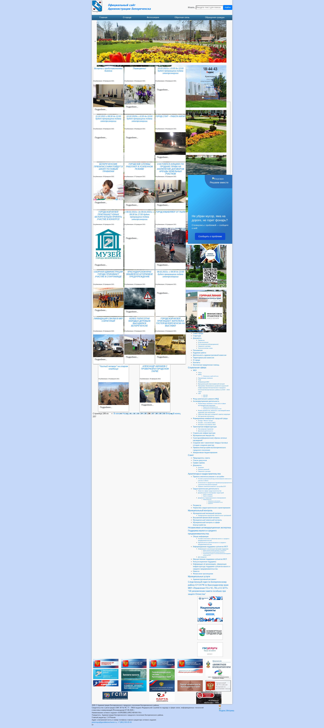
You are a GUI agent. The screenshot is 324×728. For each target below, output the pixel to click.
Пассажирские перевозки (205, 429)
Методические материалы (206, 416)
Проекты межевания (207, 494)
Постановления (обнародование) (208, 344)
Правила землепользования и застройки (208, 477)
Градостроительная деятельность (206, 489)
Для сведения (202, 557)
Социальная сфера (197, 367)
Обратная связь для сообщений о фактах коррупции (214, 414)
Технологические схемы (205, 348)
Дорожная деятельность (205, 431)
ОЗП (199, 393)
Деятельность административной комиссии (209, 355)
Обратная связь (182, 17)
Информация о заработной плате (210, 376)
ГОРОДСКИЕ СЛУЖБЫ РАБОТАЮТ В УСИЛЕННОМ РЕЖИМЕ (139, 166)
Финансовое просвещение (203, 574)
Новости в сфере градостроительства (209, 491)
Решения (201, 467)
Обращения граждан (215, 17)
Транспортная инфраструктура (205, 427)
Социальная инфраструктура (204, 433)
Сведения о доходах (204, 346)
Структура (197, 336)
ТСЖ (199, 380)
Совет (191, 455)
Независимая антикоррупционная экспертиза (209, 528)
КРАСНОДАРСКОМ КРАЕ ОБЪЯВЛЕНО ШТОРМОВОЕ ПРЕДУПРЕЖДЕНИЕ (139, 274)
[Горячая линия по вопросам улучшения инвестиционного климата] (134, 686)
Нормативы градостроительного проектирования (211, 508)
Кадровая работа (199, 353)
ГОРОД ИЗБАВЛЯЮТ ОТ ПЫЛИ (170, 212)
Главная (103, 17)
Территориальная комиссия (203, 358)
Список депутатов (200, 460)
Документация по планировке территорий (211, 492)
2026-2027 (205, 396)
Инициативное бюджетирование (205, 452)
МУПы (200, 374)
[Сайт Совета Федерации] (162, 663)
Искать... (192, 7)
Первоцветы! (139, 68)
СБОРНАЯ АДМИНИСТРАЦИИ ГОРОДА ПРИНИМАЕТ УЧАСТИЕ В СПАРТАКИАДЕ (108, 274)
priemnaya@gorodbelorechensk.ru (104, 722)
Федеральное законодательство (210, 407)
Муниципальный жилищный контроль (207, 513)
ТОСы (200, 372)
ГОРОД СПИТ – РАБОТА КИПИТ (170, 116)
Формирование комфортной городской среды (210, 418)
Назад (125, 413)
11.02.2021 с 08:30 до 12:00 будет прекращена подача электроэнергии (108, 118)
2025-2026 (205, 395)
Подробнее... (101, 109)
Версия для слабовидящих (211, 94)
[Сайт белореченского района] (105, 674)
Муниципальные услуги (199, 576)
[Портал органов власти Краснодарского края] (190, 686)
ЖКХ (195, 370)
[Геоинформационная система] (162, 674)
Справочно (201, 340)
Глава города (198, 333)
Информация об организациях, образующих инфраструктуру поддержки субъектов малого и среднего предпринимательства (211, 566)
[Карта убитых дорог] (162, 696)
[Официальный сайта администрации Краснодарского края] (218, 664)
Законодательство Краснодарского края (212, 408)
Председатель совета (201, 458)
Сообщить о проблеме (210, 236)
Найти (228, 7)
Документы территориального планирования (212, 498)
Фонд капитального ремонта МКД (206, 399)
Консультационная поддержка (204, 562)
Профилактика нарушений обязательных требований (214, 515)
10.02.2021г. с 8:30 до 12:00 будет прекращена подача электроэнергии (171, 70)
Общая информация (200, 536)
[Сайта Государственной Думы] (190, 663)
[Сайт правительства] (134, 663)
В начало (118, 413)
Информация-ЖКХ (203, 382)
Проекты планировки (208, 496)
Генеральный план (207, 499)
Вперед (169, 413)
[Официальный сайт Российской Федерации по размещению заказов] (218, 686)
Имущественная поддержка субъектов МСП (210, 559)
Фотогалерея (153, 17)
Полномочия (197, 350)
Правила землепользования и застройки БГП (212, 486)
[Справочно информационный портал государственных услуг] (162, 686)
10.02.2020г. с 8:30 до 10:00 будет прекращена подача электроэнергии (139, 118)
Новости (196, 571)
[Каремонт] (218, 674)
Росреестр (197, 505)
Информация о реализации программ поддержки (213, 549)
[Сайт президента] (105, 663)
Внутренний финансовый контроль (206, 518)
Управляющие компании (205, 378)
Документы (197, 338)
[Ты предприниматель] (105, 683)
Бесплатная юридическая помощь (206, 365)
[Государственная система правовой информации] (115, 695)
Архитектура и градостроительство (204, 474)
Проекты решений (203, 469)
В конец (176, 413)
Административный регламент (204, 579)
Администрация (195, 330)
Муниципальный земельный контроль (207, 520)
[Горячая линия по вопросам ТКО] (208, 698)
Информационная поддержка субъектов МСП (210, 547)
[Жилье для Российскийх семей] (190, 672)
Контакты (196, 362)
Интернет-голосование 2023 (207, 424)
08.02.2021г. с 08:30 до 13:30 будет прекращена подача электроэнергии (170, 274)
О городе (127, 17)
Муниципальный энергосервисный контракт (211, 384)
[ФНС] (134, 674)
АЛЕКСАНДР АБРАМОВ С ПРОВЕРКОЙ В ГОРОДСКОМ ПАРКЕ (155, 368)
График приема (199, 463)
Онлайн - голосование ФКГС (207, 422)
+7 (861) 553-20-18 (124, 722)
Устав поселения (203, 342)
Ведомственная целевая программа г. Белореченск (214, 550)
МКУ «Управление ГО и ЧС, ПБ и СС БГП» (208, 588)
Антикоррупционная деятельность (206, 401)
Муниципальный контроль (200, 510)
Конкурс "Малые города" (205, 420)
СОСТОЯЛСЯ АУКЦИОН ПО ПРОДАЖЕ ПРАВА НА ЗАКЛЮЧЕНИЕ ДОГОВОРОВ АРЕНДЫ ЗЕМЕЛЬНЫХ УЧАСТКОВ (170, 169)
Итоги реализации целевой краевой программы (214, 552)
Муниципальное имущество (203, 435)
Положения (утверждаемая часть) (215, 502)
